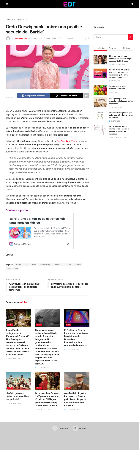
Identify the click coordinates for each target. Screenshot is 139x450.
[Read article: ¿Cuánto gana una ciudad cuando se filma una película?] (18, 381)
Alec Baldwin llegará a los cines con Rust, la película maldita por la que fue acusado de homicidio (75, 399)
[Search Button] (132, 4)
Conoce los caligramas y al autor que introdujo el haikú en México (121, 115)
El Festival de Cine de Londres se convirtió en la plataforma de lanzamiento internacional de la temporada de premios (76, 337)
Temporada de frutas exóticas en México (117, 87)
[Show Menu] (7, 4)
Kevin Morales (21, 38)
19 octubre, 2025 (14, 358)
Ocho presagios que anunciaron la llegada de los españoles (121, 101)
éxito (34, 264)
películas (57, 264)
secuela (68, 264)
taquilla (78, 264)
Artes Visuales (17, 19)
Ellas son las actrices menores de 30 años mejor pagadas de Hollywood (120, 58)
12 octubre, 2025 (43, 409)
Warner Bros (12, 268)
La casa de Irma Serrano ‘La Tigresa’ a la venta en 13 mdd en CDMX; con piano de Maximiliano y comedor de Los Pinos (47, 399)
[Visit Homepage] (69, 4)
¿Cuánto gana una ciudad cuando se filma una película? (17, 396)
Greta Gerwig (44, 264)
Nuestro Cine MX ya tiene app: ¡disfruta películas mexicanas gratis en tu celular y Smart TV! (119, 73)
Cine (26, 19)
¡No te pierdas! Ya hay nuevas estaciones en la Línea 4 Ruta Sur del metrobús (119, 130)
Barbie (18, 264)
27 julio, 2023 (37, 38)
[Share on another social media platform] (86, 95)
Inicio (8, 19)
